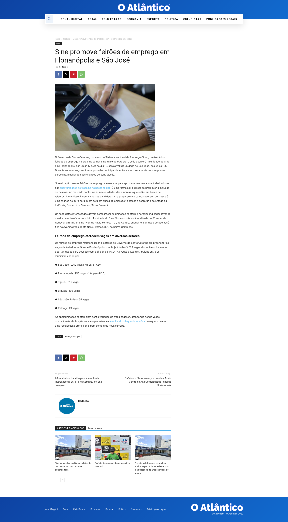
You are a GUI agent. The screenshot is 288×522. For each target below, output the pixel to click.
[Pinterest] (73, 74)
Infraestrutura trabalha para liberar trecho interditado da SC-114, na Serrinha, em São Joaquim (78, 382)
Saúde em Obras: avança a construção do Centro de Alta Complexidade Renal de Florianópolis (148, 382)
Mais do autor (95, 428)
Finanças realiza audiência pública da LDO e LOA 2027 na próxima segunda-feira (73, 466)
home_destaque (72, 336)
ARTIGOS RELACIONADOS (70, 428)
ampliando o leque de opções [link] (127, 321)
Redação (63, 67)
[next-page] (62, 480)
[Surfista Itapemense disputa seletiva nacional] (113, 447)
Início (57, 38)
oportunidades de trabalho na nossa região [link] (85, 187)
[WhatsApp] (81, 74)
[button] (49, 19)
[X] (66, 74)
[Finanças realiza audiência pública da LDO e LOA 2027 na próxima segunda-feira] (73, 447)
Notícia (66, 38)
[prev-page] (57, 480)
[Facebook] (58, 74)
